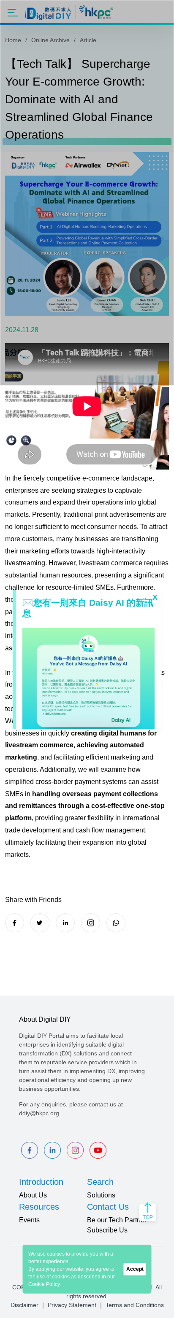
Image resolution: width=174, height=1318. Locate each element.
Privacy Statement (72, 1305)
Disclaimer (24, 1305)
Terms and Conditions (135, 1305)
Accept (135, 1269)
